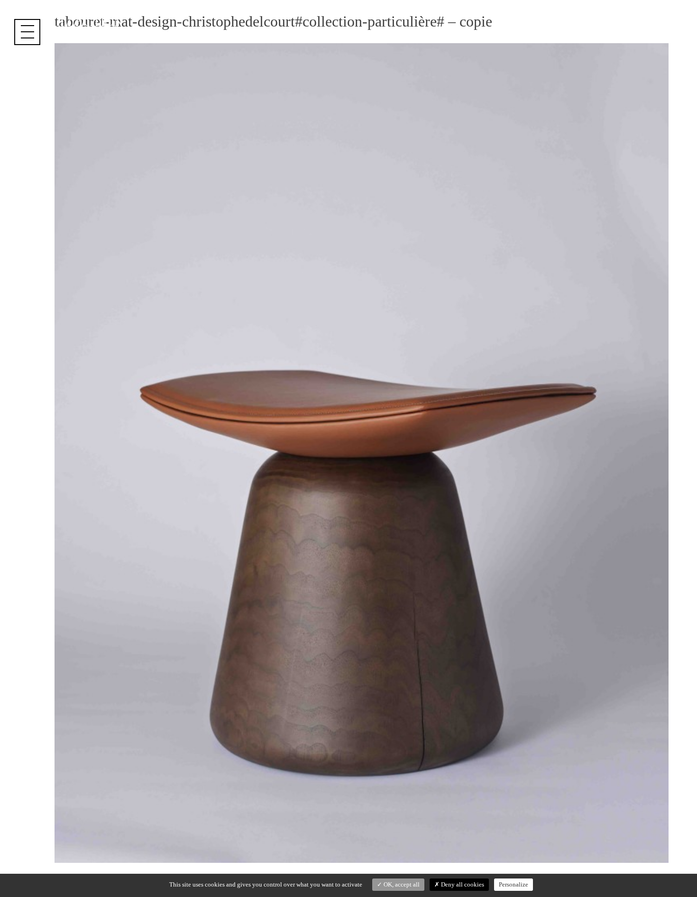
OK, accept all (401, 884)
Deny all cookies (462, 884)
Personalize (513, 884)
